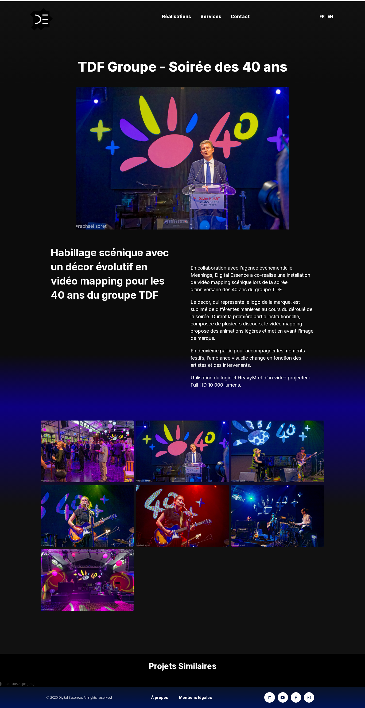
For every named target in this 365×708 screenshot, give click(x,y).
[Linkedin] (269, 697)
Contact (240, 16)
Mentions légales (195, 697)
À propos (159, 697)
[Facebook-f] (296, 697)
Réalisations (176, 16)
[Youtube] (283, 697)
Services (210, 16)
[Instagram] (309, 697)
